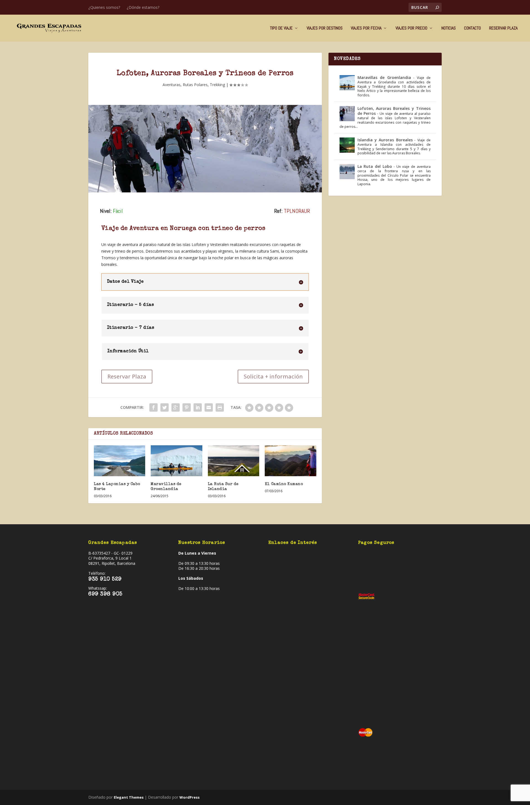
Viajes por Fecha (366, 28)
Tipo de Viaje (281, 28)
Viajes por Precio (411, 28)
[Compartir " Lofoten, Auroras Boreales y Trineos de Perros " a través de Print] (219, 407)
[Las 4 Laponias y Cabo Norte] (119, 460)
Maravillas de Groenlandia (384, 77)
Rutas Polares (195, 84)
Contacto (472, 28)
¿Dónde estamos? (143, 7)
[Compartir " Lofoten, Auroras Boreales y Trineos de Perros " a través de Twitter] (164, 407)
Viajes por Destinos (325, 28)
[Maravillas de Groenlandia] (176, 460)
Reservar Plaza (503, 28)
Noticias (448, 28)
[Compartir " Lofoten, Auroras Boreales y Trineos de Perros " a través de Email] (208, 407)
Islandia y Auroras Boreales (385, 139)
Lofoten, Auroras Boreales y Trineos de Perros (394, 111)
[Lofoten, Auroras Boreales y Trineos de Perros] (205, 148)
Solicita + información (273, 376)
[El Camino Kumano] (290, 460)
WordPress (189, 797)
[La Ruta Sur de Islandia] (233, 460)
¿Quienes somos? (104, 7)
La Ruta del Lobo (374, 166)
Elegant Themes (129, 797)
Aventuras (172, 84)
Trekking (217, 84)
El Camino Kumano (284, 484)
